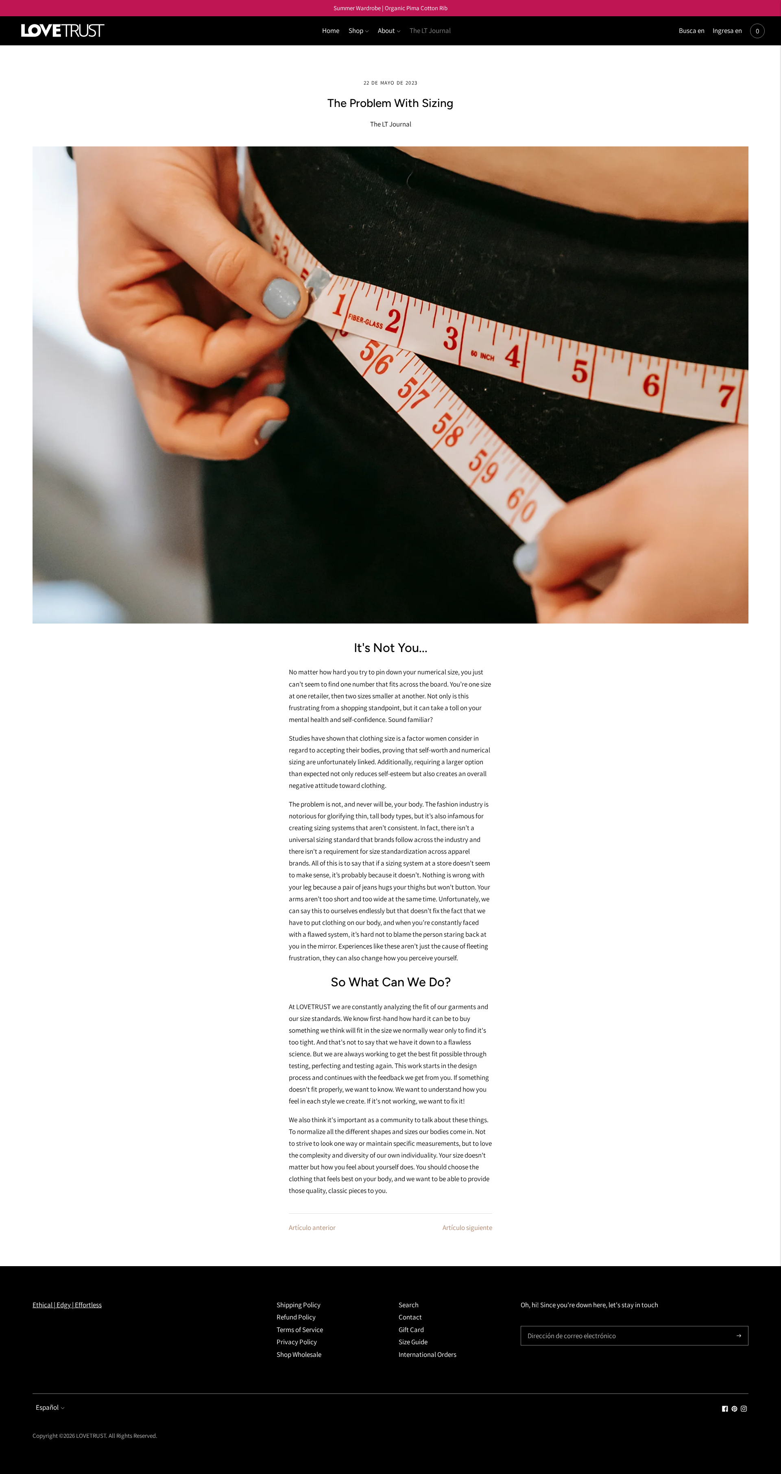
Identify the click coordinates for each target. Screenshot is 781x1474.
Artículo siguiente (467, 1227)
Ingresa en (727, 30)
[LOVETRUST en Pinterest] (734, 1409)
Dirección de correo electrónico (568, 1327)
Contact (410, 1317)
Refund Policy (296, 1317)
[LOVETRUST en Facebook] (725, 1409)
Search (409, 1304)
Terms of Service (300, 1329)
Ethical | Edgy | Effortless (67, 1304)
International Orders (427, 1354)
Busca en (692, 30)
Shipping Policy (299, 1304)
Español (47, 1407)
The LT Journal (430, 30)
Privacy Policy (297, 1341)
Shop (356, 30)
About (386, 30)
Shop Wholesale (299, 1354)
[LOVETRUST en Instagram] (744, 1409)
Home (330, 30)
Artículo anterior (312, 1227)
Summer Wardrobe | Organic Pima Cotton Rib (390, 8)
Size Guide (413, 1341)
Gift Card (411, 1329)
